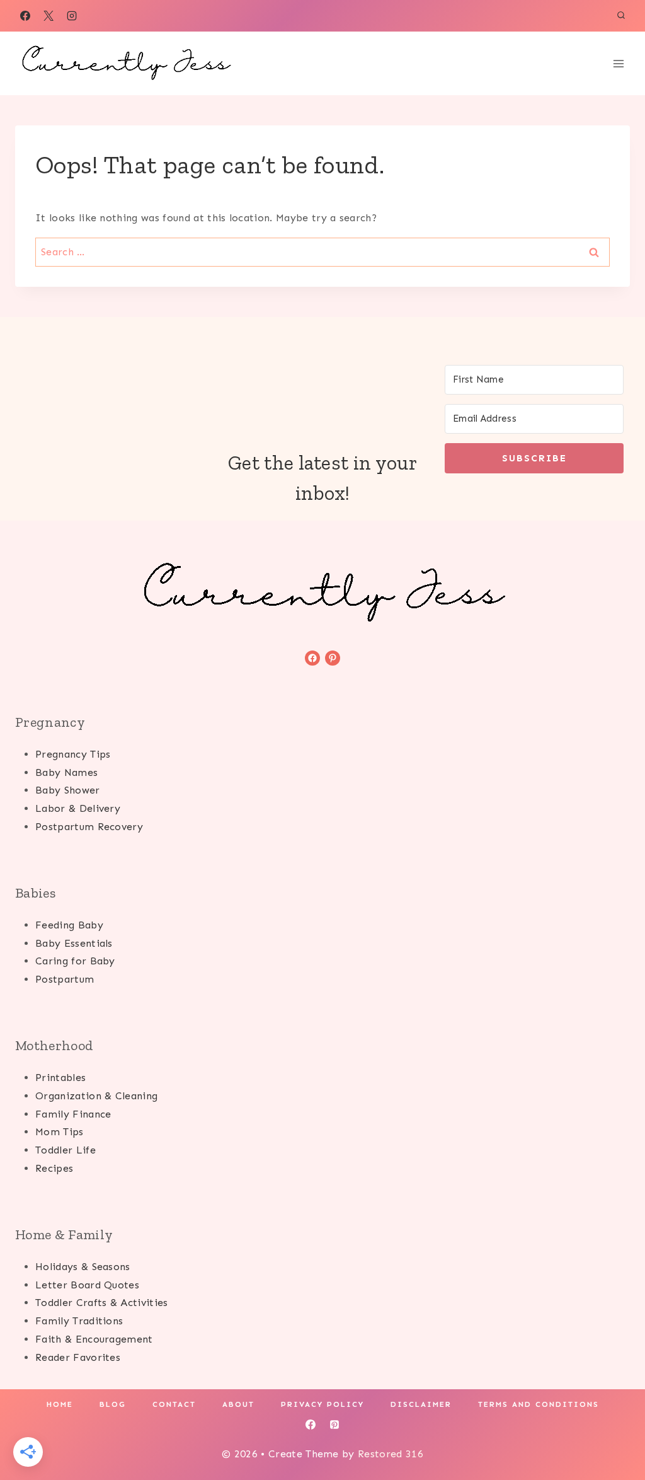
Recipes (54, 1168)
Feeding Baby (69, 925)
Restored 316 (390, 1454)
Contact (174, 1404)
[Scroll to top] (615, 1431)
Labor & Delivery (77, 808)
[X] (48, 16)
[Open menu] (618, 63)
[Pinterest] (334, 1424)
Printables (60, 1078)
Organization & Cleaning (96, 1096)
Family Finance (73, 1114)
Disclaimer (421, 1404)
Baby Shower (67, 790)
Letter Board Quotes (87, 1285)
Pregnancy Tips (72, 754)
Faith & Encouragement (94, 1339)
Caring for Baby (75, 961)
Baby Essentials (74, 943)
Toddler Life (65, 1150)
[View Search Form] (621, 16)
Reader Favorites (77, 1357)
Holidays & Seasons (82, 1267)
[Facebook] (25, 16)
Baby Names (66, 772)
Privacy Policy (322, 1404)
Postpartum (64, 979)
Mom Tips (59, 1132)
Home (60, 1404)
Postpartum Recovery (89, 827)
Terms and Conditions (538, 1404)
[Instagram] (72, 16)
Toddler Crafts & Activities (101, 1303)
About (238, 1404)
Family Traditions (79, 1321)
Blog (113, 1404)
